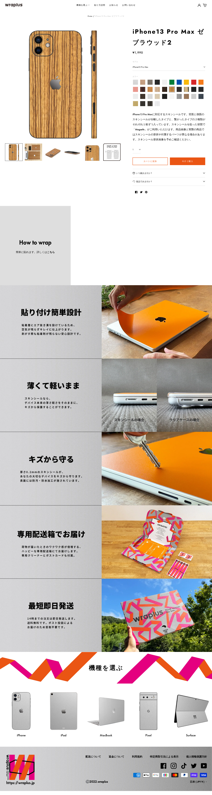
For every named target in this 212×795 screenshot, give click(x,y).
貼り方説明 (99, 5)
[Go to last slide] (9, 84)
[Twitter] (194, 766)
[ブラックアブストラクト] (150, 104)
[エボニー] (165, 89)
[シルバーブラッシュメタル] (194, 97)
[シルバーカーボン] (150, 97)
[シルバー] (135, 82)
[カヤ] (179, 89)
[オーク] (150, 89)
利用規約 (137, 756)
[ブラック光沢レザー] (201, 89)
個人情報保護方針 (196, 756)
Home (90, 16)
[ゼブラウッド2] (172, 89)
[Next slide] (117, 84)
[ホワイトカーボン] (172, 97)
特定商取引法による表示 (164, 756)
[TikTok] (184, 766)
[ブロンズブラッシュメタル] (187, 97)
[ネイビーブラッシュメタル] (201, 97)
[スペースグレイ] (150, 82)
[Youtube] (204, 766)
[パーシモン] (187, 89)
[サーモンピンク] (135, 89)
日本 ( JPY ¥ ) (197, 781)
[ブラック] (157, 82)
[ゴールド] (143, 82)
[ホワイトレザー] (135, 97)
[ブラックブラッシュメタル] (143, 104)
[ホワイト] (165, 82)
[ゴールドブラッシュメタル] (135, 104)
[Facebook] (164, 766)
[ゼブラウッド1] (157, 89)
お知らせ (113, 5)
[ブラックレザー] (194, 89)
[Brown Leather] (143, 97)
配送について (93, 756)
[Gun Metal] (179, 97)
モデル (135, 62)
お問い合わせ (128, 5)
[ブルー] (179, 82)
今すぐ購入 (187, 161)
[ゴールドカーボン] (157, 97)
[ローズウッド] (143, 89)
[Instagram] (174, 766)
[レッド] (194, 82)
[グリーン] (172, 82)
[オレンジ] (201, 82)
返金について (116, 756)
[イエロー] (187, 82)
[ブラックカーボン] (165, 97)
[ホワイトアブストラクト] (157, 104)
